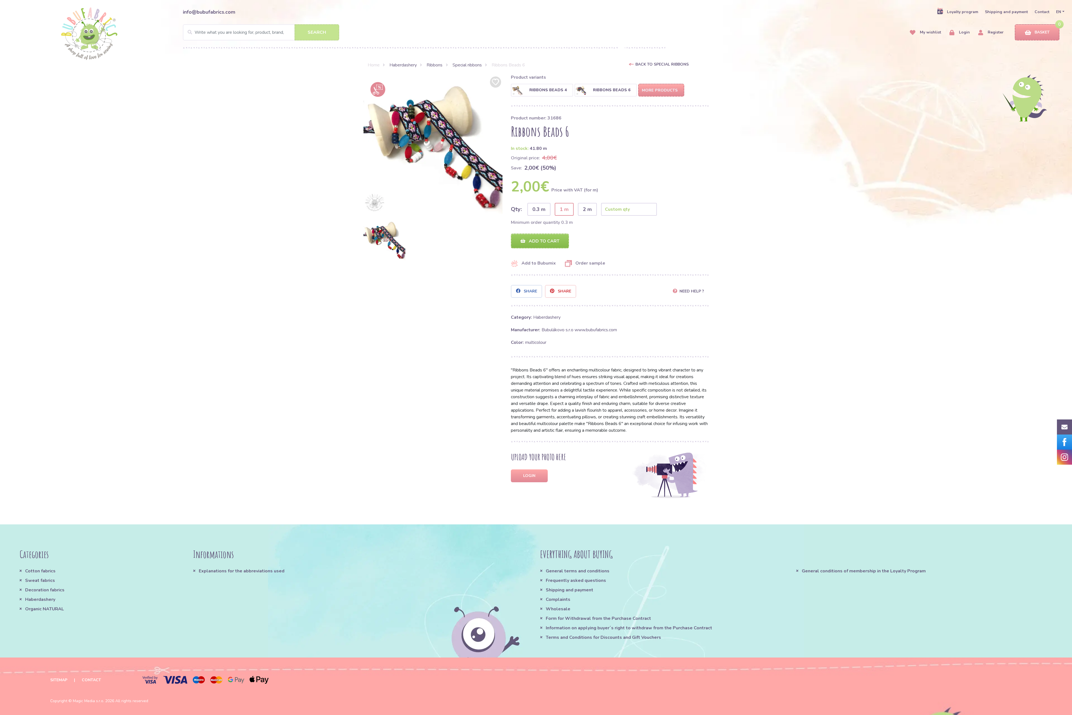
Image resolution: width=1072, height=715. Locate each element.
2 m (587, 209)
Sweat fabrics (40, 580)
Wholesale (558, 609)
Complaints (558, 599)
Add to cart (543, 241)
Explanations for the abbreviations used (241, 571)
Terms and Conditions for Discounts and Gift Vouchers (603, 637)
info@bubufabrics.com (209, 12)
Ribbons (434, 65)
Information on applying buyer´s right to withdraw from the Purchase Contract (629, 628)
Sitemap (58, 680)
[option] (432, 144)
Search (317, 32)
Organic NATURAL (44, 609)
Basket (1042, 32)
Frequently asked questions (576, 580)
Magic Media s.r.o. (88, 701)
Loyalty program (962, 12)
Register (995, 32)
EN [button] (1058, 12)
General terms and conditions (577, 571)
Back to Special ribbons (662, 64)
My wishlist (930, 32)
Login (964, 32)
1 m (564, 209)
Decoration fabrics (44, 590)
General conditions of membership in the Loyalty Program (864, 571)
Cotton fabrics (40, 571)
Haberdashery (403, 65)
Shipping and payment (1006, 12)
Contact (1042, 12)
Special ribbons (467, 65)
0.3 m (538, 209)
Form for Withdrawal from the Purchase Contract (598, 618)
